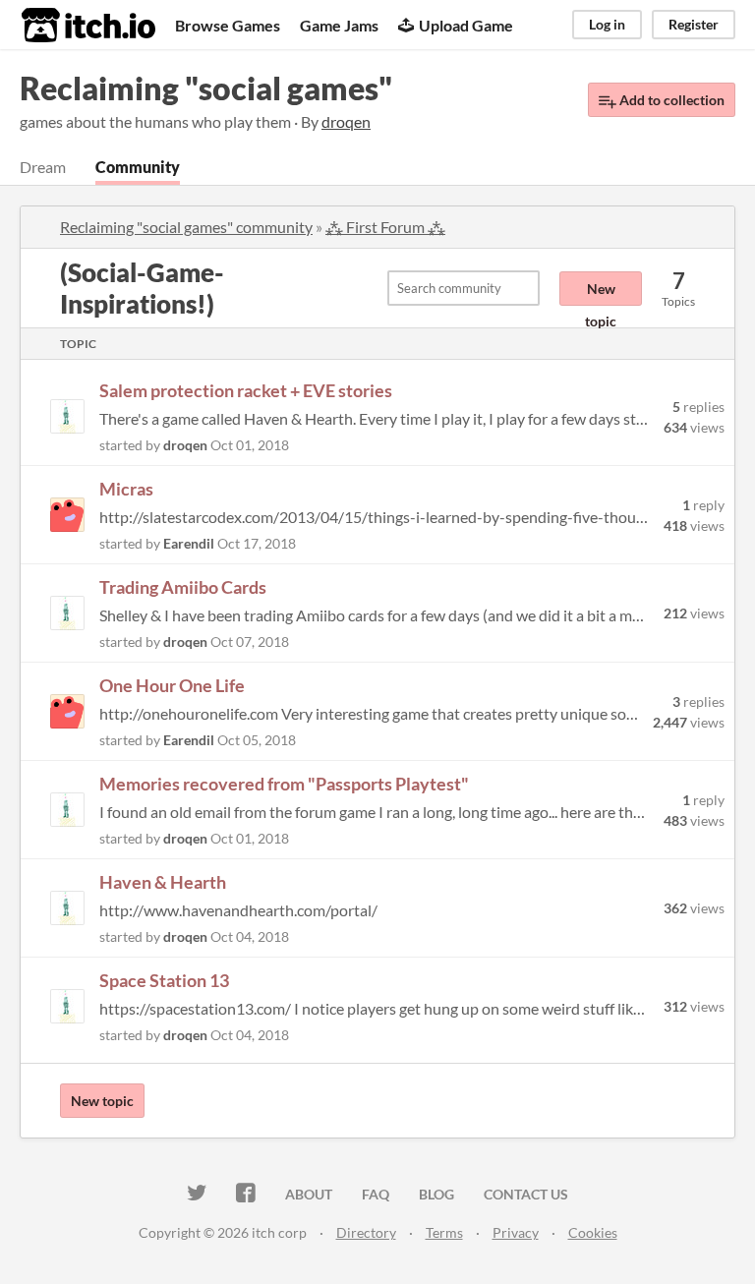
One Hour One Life (172, 685)
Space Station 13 (164, 980)
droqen (185, 445)
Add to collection (670, 99)
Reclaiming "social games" (206, 88)
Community (137, 166)
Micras (126, 488)
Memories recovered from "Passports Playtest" (284, 783)
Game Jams (339, 25)
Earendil (188, 543)
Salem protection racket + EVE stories (245, 390)
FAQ (375, 1194)
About (308, 1194)
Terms (444, 1232)
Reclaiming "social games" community (186, 226)
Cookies (592, 1232)
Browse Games (227, 25)
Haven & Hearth (162, 882)
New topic (600, 293)
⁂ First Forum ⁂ (385, 226)
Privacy (516, 1232)
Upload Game (466, 25)
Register (693, 24)
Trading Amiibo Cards (182, 587)
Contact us (526, 1194)
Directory (366, 1232)
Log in (607, 24)
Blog (436, 1194)
